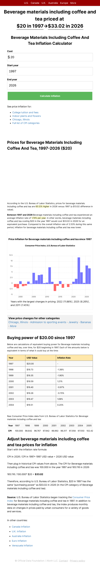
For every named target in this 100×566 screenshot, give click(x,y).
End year (12, 79)
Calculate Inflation (50, 96)
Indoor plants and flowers (26, 116)
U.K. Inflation (19, 531)
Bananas (85, 322)
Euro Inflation (19, 540)
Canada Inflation (21, 526)
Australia (53, 3)
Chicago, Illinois (21, 119)
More (73, 3)
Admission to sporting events (48, 322)
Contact (63, 560)
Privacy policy (77, 560)
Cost (10, 51)
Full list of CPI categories (25, 123)
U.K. (44, 3)
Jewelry (73, 322)
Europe (64, 3)
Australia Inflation (21, 536)
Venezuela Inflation (22, 545)
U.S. (26, 3)
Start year (12, 65)
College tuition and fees (25, 112)
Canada (35, 3)
